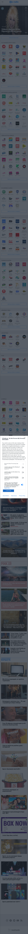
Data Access (14, 495)
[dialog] (14, 467)
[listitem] (14, 464)
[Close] (25, 438)
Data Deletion (6, 495)
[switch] (22, 467)
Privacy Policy (22, 495)
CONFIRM (8, 490)
